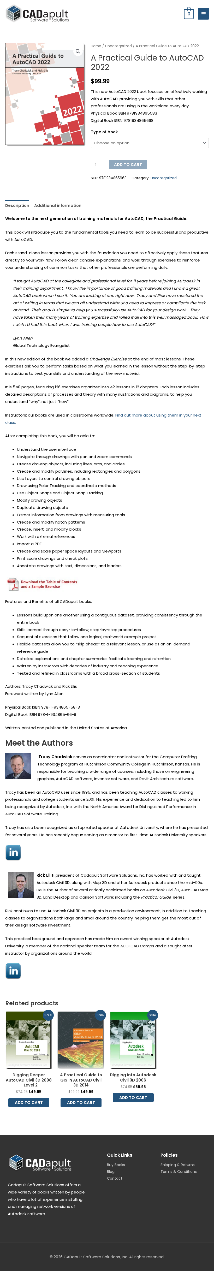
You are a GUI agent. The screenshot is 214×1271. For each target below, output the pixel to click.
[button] (78, 51)
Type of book (104, 132)
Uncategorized (118, 46)
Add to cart (128, 164)
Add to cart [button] (29, 1102)
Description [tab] (17, 205)
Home (96, 46)
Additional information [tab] (57, 205)
